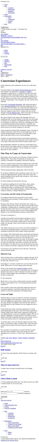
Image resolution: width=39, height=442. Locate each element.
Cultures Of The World (14, 424)
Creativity (11, 8)
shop (5, 24)
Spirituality (31, 338)
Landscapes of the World (15, 427)
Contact (6, 406)
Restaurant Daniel (10, 106)
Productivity (11, 9)
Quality (20, 338)
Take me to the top (6, 400)
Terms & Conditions (10, 408)
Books (6, 52)
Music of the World (13, 426)
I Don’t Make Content (9, 378)
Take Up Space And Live (10, 365)
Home (6, 403)
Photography (8, 421)
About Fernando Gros (10, 405)
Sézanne (22, 91)
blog (5, 6)
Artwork (6, 53)
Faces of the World (13, 422)
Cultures (10, 21)
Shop (5, 430)
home (6, 4)
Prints (6, 50)
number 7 (29, 91)
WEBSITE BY (9, 440)
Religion (25, 338)
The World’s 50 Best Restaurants (21, 90)
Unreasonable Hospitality (15, 104)
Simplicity (11, 11)
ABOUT (7, 61)
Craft (6, 338)
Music (10, 22)
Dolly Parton (5, 350)
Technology (11, 13)
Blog (2, 75)
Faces (9, 17)
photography (8, 16)
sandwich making (22, 268)
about (6, 14)
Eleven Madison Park (14, 112)
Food (10, 338)
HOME (6, 60)
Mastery (15, 338)
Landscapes (11, 19)
